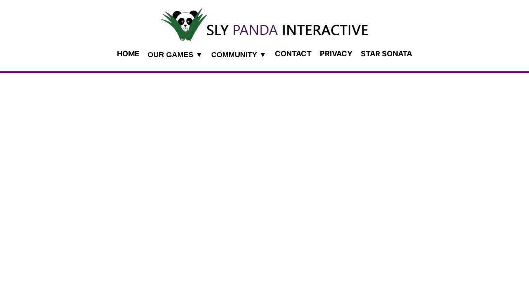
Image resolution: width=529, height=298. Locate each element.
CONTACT (293, 53)
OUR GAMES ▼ (175, 54)
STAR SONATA (386, 53)
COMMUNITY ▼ (239, 54)
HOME (128, 53)
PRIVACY (336, 53)
